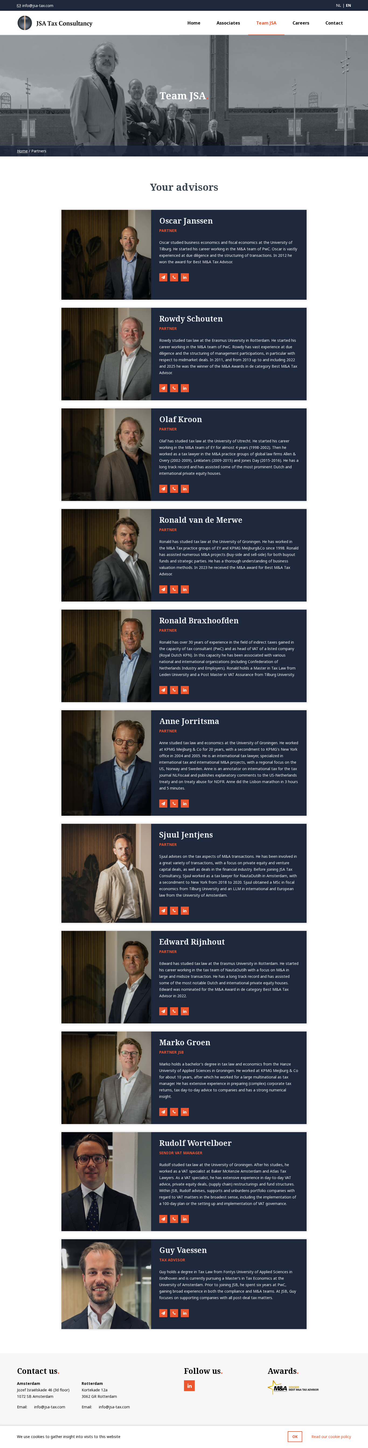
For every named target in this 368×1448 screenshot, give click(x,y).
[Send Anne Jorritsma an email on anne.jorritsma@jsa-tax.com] (163, 804)
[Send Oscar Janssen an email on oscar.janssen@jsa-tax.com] (163, 277)
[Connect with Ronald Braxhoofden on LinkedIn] (185, 690)
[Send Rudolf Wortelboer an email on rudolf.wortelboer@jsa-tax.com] (163, 1219)
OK (295, 1436)
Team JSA (266, 23)
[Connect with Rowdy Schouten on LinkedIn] (185, 388)
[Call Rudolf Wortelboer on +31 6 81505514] (174, 1219)
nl (338, 5)
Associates (228, 23)
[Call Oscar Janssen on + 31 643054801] (174, 277)
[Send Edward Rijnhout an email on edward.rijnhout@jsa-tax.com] (163, 1011)
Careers (301, 23)
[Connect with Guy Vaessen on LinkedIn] (185, 1313)
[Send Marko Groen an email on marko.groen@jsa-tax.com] (163, 1112)
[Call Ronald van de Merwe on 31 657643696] (174, 589)
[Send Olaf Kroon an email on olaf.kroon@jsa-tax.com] (163, 489)
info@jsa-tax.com (37, 5)
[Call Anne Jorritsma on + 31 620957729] (174, 804)
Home (194, 23)
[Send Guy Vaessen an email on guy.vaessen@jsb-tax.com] (163, 1313)
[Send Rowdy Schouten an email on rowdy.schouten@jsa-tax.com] (163, 388)
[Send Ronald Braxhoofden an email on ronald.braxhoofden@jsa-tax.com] (163, 690)
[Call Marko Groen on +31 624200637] (174, 1112)
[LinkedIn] (189, 1385)
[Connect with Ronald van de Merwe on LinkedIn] (185, 589)
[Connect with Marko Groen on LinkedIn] (185, 1112)
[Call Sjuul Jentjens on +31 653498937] (174, 911)
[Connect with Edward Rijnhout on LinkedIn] (185, 1011)
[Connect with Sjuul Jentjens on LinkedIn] (185, 911)
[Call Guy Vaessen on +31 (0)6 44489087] (174, 1313)
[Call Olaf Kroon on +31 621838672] (174, 489)
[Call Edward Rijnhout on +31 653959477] (174, 1011)
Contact (334, 23)
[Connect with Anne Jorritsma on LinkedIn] (185, 804)
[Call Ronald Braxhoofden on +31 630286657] (174, 690)
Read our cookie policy (331, 1436)
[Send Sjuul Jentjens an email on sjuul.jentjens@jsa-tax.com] (163, 911)
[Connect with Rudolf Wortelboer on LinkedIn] (185, 1219)
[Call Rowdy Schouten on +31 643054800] (174, 388)
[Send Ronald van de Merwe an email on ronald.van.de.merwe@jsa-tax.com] (163, 589)
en (348, 5)
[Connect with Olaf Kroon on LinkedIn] (185, 489)
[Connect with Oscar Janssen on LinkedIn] (185, 277)
